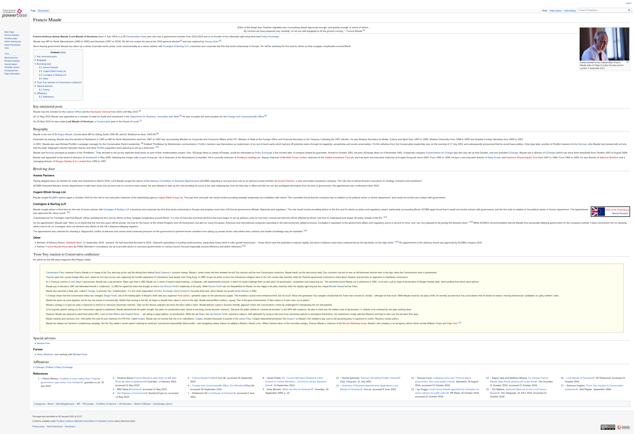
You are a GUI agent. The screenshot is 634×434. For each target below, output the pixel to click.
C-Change (90, 291)
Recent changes (11, 35)
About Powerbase (12, 45)
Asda (623, 144)
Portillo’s (202, 144)
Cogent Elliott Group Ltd (170, 197)
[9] (142, 143)
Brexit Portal (619, 213)
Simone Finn (43, 343)
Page (33, 10)
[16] (244, 246)
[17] (459, 323)
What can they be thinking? (296, 389)
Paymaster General (100, 111)
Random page (10, 38)
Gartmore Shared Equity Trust (522, 157)
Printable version (12, 67)
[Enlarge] (627, 62)
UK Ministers (125, 403)
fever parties (184, 295)
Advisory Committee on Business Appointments (174, 181)
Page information (12, 74)
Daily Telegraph (348, 381)
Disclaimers (70, 426)
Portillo (376, 144)
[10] (157, 147)
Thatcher (50, 277)
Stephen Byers (132, 314)
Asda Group (494, 157)
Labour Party (245, 318)
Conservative (103, 121)
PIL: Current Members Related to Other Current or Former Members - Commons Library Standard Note (295, 382)
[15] (396, 242)
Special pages (10, 64)
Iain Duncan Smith (169, 286)
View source (556, 10)
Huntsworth (91, 157)
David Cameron (181, 291)
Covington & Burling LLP (175, 46)
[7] (141, 120)
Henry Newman (45, 354)
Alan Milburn (114, 314)
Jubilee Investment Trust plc (339, 157)
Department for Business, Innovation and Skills (154, 116)
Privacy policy (38, 426)
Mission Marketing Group (354, 323)
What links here (11, 58)
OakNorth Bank (74, 242)
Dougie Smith (110, 295)
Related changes (12, 61)
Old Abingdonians (65, 403)
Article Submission (12, 41)
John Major (76, 282)
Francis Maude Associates (59, 246)
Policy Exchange (270, 36)
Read (544, 10)
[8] (157, 134)
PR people (88, 403)
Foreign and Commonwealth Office (245, 116)
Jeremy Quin (211, 41)
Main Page (9, 32)
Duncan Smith (215, 286)
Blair (411, 314)
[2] (181, 40)
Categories (40, 403)
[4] (140, 111)
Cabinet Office (73, 111)
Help (6, 48)
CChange (513, 152)
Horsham (134, 389)
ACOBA (53, 197)
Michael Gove (80, 354)
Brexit (50, 403)
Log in (628, 3)
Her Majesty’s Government (131, 393)
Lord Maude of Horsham (220, 393)
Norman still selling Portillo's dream (379, 378)
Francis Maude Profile (203, 378)
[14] (305, 230)
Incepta (143, 157)
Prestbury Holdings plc (248, 157)
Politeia (49, 367)
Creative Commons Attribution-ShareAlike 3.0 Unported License (85, 421)
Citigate (199, 318)
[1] (364, 30)
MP (78, 403)
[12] (385, 217)
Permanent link (11, 70)
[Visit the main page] (14, 13)
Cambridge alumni (162, 403)
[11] (68, 212)
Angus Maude (65, 134)
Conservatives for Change (439, 152)
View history (570, 10)
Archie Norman (579, 144)
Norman (50, 152)
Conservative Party (136, 36)
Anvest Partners (286, 181)
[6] (265, 116)
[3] (220, 40)
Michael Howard (336, 286)
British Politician (142, 403)
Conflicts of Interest (106, 403)
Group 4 (290, 318)
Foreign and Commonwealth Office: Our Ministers (218, 385)
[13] (471, 222)
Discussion (43, 10)
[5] (180, 116)
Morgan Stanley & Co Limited (70, 161)
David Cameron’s (163, 272)
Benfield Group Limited (294, 157)
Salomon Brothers (609, 157)
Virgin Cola (452, 323)
